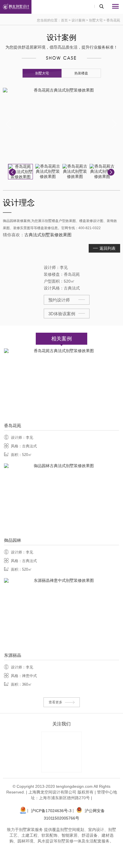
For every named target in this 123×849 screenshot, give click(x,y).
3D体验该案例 (61, 313)
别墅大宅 (96, 20)
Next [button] (114, 124)
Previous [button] (8, 124)
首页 (64, 20)
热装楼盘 (81, 73)
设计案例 (79, 20)
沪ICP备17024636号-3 (51, 810)
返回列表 (108, 248)
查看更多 (55, 702)
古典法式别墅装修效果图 (48, 234)
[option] (61, 124)
